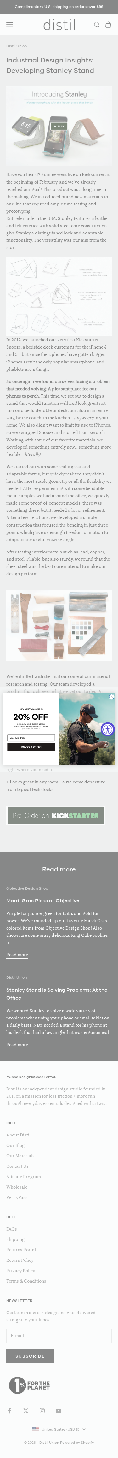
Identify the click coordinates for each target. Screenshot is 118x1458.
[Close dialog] (111, 696)
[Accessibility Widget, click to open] (108, 729)
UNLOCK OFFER (31, 746)
